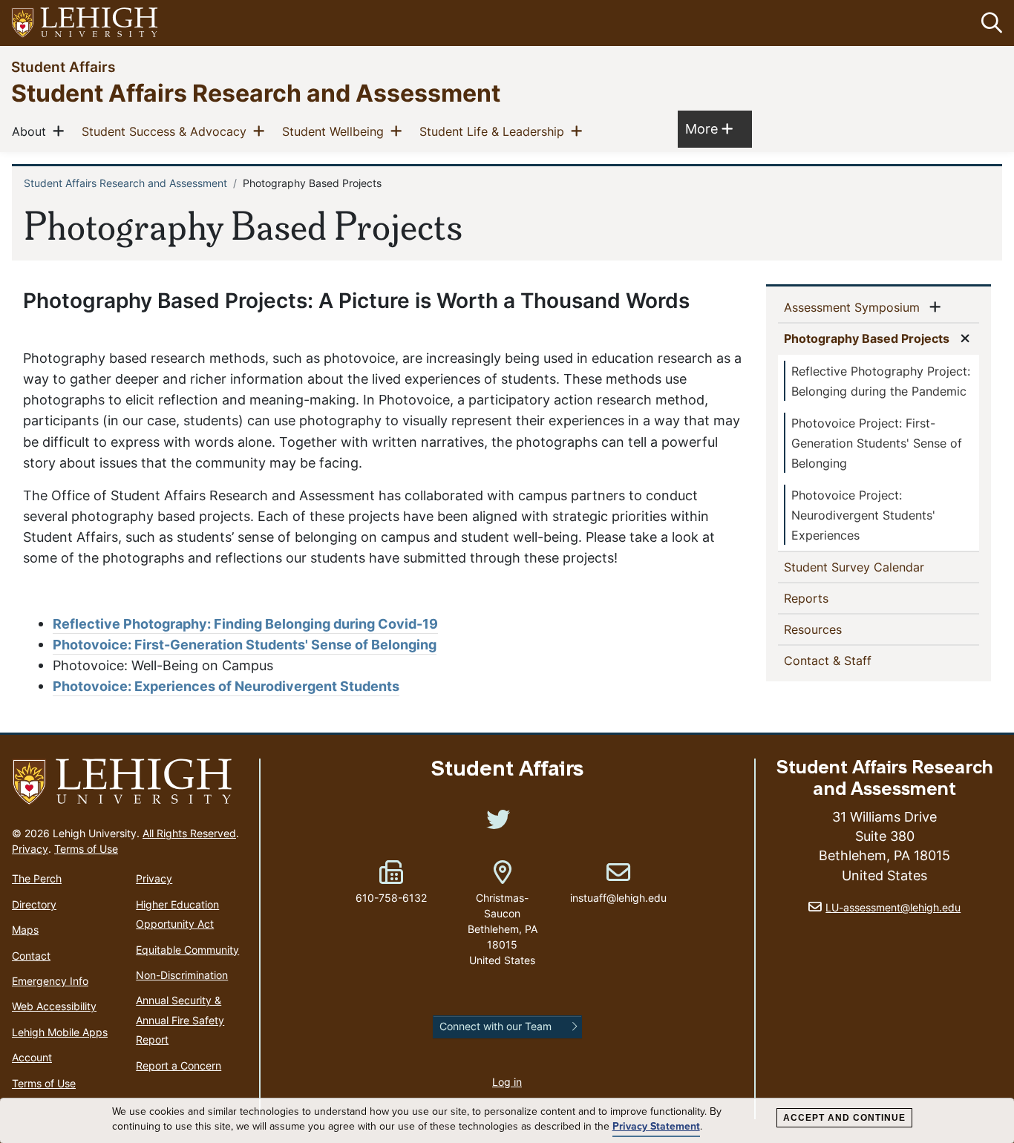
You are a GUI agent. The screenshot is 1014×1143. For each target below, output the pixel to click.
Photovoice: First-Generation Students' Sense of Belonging (244, 644)
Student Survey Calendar (878, 566)
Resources (837, 629)
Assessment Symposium (855, 306)
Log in (507, 1082)
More (709, 128)
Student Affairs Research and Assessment (255, 92)
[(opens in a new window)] (85, 23)
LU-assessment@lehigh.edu (893, 907)
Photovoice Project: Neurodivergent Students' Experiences (863, 515)
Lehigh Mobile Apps (60, 1032)
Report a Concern (178, 1065)
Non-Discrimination (182, 975)
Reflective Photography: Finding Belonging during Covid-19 (245, 624)
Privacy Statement (656, 1126)
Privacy (30, 849)
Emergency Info (50, 981)
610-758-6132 (391, 898)
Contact (31, 956)
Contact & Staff (852, 660)
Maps (25, 930)
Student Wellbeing (336, 131)
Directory (34, 904)
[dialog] (507, 1120)
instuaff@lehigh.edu (618, 882)
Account (32, 1057)
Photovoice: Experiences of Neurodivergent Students (226, 686)
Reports (830, 597)
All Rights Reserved (189, 833)
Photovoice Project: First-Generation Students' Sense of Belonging (876, 443)
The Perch (37, 878)
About (32, 131)
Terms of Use (86, 849)
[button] (989, 23)
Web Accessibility (54, 1006)
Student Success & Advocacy (167, 131)
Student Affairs (63, 66)
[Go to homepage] (129, 782)
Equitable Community (187, 950)
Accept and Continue (844, 1118)
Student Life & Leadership (494, 131)
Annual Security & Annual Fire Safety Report (180, 1020)
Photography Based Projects (869, 338)
